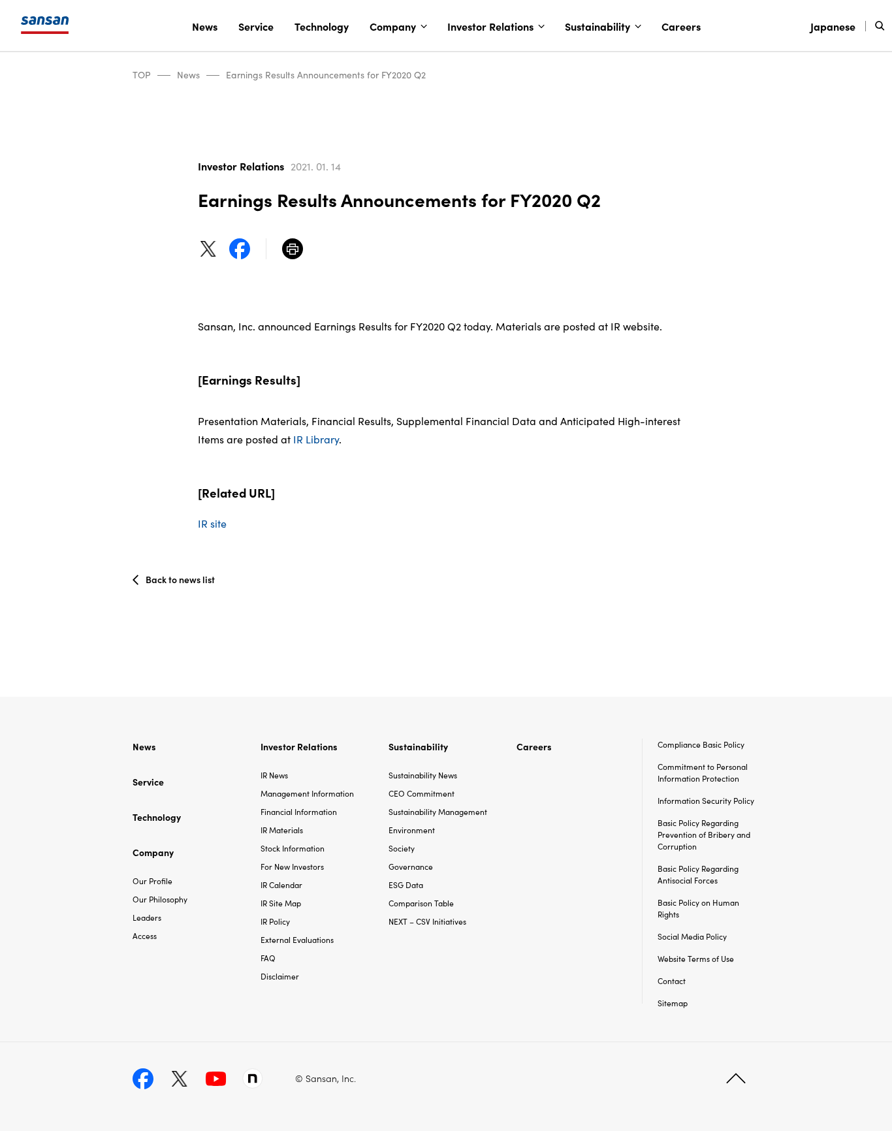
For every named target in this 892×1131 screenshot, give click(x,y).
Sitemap (673, 1002)
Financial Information (299, 811)
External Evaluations (297, 939)
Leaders (147, 917)
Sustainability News (423, 774)
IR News (274, 774)
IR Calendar (281, 884)
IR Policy (275, 921)
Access (145, 935)
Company (393, 26)
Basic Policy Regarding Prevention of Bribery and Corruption (704, 834)
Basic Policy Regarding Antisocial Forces (698, 874)
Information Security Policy (706, 800)
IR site (212, 523)
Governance (411, 866)
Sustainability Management (438, 811)
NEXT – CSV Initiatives (427, 921)
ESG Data (406, 884)
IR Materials (282, 829)
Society (402, 847)
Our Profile (152, 880)
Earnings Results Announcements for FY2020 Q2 (326, 74)
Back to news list (180, 579)
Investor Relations (490, 26)
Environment (412, 829)
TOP (142, 74)
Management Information (307, 793)
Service (256, 26)
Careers (681, 26)
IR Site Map (281, 902)
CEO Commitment (421, 793)
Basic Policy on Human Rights (698, 908)
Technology (322, 26)
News (204, 26)
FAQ (268, 957)
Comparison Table (421, 902)
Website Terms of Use (696, 958)
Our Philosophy (160, 898)
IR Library (316, 439)
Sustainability (597, 26)
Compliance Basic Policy (701, 744)
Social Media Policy (692, 936)
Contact (672, 980)
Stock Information (293, 847)
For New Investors (292, 866)
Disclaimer (280, 975)
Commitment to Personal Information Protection (703, 772)
